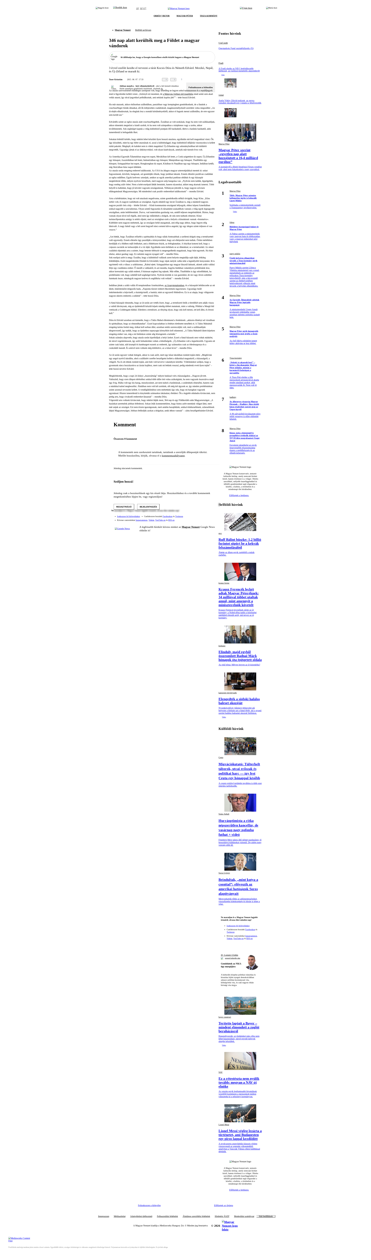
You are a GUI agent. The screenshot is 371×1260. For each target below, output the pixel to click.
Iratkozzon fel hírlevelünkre (128, 516)
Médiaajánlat (120, 1216)
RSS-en (171, 520)
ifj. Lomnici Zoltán (229, 955)
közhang (222, 646)
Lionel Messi (224, 1125)
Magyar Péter (224, 144)
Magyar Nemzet (123, 30)
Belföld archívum (143, 30)
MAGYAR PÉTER (185, 16)
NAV (221, 1072)
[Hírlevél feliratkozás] (224, 944)
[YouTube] (205, 519)
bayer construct (225, 1017)
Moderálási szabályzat (244, 1216)
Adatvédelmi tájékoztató (141, 1216)
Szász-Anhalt (224, 814)
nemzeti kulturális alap (232, 958)
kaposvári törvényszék (228, 693)
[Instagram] (205, 515)
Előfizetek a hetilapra (239, 495)
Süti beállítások (266, 1216)
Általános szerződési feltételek (196, 1216)
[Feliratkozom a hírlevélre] (120, 8)
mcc (220, 533)
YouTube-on (160, 520)
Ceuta (221, 757)
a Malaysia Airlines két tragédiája (178, 94)
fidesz (232, 222)
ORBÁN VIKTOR (162, 16)
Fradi (221, 63)
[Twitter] (211, 515)
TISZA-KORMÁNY (208, 16)
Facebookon (167, 516)
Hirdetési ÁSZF (222, 1216)
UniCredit (223, 43)
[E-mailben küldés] (201, 79)
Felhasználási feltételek (167, 1216)
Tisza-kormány (236, 358)
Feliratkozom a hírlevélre (201, 87)
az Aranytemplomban (174, 285)
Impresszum (103, 1216)
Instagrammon (141, 520)
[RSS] (211, 519)
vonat (221, 95)
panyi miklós (235, 254)
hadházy (233, 397)
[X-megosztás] (207, 79)
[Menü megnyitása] (271, 8)
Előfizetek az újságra (223, 1205)
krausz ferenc (224, 583)
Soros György (224, 873)
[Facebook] (199, 515)
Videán (151, 520)
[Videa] (199, 519)
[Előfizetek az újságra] (246, 8)
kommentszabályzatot (173, 455)
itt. (162, 89)
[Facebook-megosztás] (213, 79)
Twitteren (179, 516)
